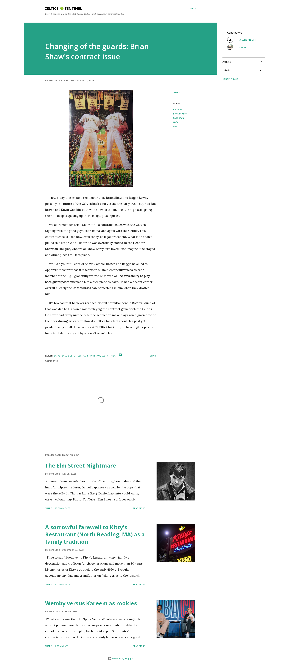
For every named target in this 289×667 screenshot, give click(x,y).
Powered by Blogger (122, 658)
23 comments (62, 508)
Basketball (178, 109)
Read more (139, 508)
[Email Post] (120, 355)
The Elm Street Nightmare (80, 465)
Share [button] (176, 92)
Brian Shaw (178, 117)
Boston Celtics (179, 113)
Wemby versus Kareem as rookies (91, 603)
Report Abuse (230, 78)
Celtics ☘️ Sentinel (63, 8)
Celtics (176, 122)
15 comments (62, 584)
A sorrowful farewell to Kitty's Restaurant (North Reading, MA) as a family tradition (95, 534)
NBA (175, 126)
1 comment (61, 646)
